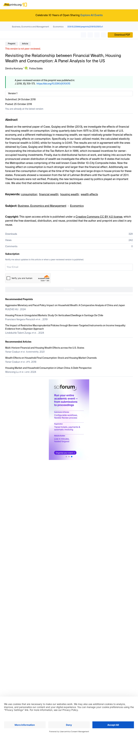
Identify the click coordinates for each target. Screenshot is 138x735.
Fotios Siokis (36, 69)
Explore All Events (91, 15)
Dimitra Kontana (14, 69)
